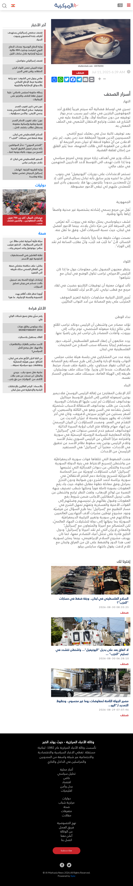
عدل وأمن (66, 786)
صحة (42, 233)
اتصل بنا (66, 840)
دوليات (40, 184)
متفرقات (66, 811)
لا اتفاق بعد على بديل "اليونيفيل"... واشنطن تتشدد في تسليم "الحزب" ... (92, 651)
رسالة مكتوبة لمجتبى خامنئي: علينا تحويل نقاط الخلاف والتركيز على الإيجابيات (24, 96)
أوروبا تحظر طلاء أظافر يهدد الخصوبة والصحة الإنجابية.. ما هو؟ (25, 295)
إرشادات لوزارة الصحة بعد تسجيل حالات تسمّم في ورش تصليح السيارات (26, 283)
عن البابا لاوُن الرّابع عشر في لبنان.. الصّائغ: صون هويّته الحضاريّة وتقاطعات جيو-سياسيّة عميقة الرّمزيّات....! (25, 361)
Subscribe (66, 850)
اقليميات (66, 790)
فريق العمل (66, 827)
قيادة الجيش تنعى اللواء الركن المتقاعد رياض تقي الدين (27, 69)
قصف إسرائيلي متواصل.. (28, 60)
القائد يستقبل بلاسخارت (30, 337)
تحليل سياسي (66, 773)
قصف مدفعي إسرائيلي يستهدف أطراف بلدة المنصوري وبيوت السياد (25, 36)
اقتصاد (66, 782)
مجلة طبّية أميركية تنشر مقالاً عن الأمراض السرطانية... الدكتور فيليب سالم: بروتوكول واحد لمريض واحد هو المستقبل (24, 244)
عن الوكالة (66, 831)
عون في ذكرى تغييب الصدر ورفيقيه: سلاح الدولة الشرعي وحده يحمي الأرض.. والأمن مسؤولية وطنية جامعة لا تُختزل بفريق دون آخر (24, 110)
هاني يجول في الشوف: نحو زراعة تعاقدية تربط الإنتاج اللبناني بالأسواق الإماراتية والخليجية (25, 82)
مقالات (66, 815)
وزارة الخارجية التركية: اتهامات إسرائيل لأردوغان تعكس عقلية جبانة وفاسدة (27, 173)
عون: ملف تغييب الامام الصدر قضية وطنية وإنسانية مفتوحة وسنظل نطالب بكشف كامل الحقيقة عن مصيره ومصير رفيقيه (26, 124)
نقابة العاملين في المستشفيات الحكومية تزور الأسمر (26, 256)
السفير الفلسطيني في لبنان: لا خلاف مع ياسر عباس (26, 160)
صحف (124, 612)
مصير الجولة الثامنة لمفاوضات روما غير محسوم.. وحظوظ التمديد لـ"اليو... (92, 703)
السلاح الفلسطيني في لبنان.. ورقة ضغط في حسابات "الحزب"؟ (93, 600)
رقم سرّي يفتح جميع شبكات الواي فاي (25, 317)
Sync (73, 876)
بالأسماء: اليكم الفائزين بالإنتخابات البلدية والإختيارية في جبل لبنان (25, 387)
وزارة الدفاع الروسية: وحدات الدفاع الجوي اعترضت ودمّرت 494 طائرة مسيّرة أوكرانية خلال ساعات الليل (25, 50)
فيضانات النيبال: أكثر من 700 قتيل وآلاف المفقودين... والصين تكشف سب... (24, 220)
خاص (66, 778)
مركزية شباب (66, 802)
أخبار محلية (66, 769)
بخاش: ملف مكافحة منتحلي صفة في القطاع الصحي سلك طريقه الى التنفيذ (25, 269)
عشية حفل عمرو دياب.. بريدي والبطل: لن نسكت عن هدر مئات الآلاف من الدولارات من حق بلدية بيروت (25, 375)
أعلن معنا (66, 835)
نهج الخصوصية (66, 823)
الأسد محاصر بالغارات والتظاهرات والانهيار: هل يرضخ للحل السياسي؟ (25, 347)
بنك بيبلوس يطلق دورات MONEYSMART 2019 (29, 328)
